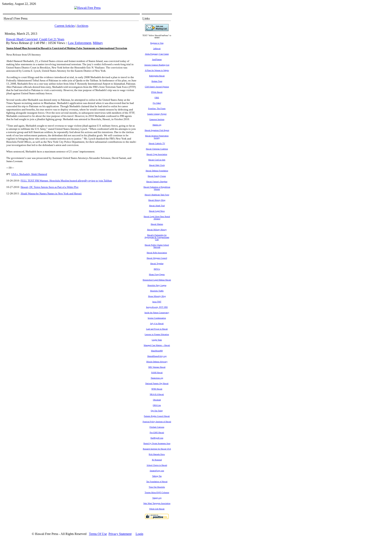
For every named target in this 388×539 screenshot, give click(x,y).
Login (139, 534)
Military (98, 43)
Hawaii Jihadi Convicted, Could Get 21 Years (35, 39)
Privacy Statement (120, 534)
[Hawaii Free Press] (87, 7)
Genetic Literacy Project (157, 114)
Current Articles (65, 25)
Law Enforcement (79, 43)
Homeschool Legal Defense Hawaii (157, 280)
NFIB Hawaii (156, 389)
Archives (82, 25)
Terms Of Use (98, 534)
